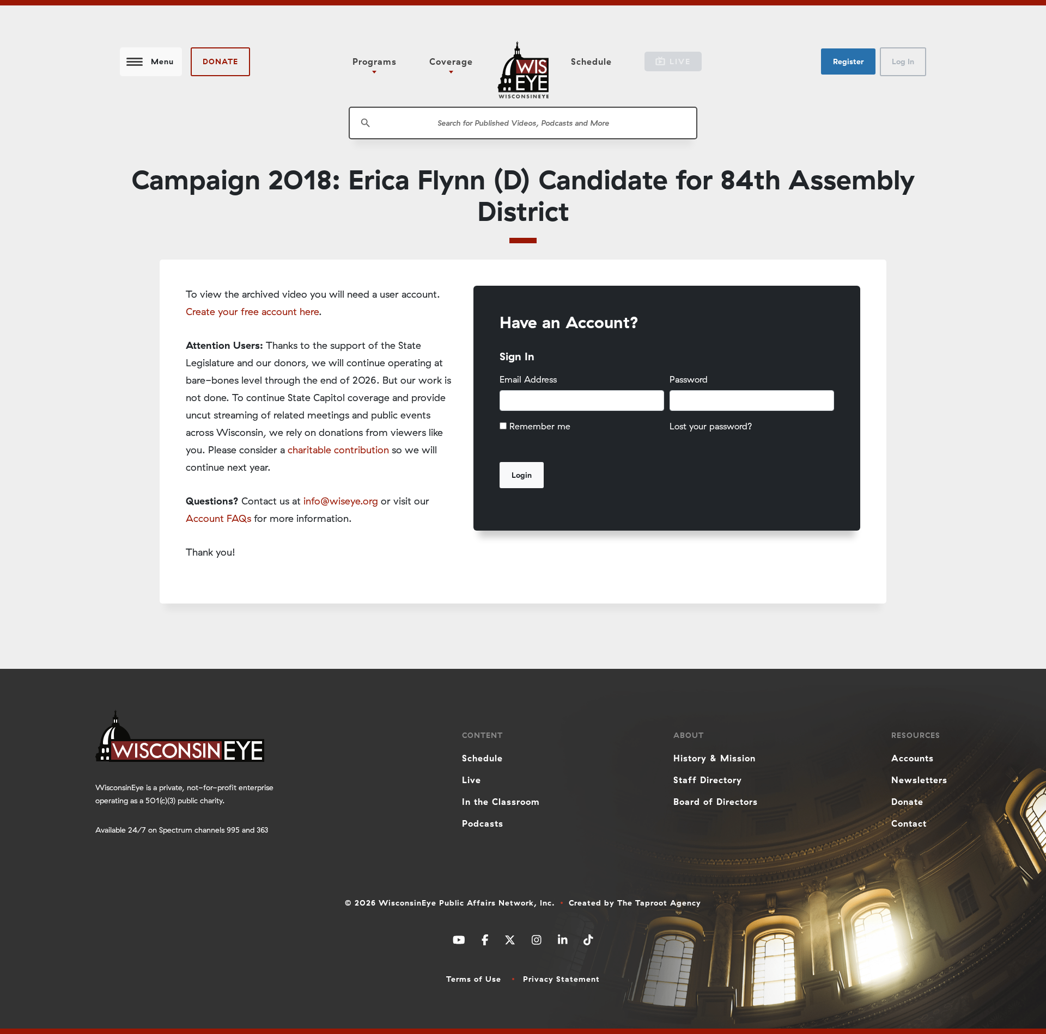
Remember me (539, 426)
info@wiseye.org (340, 501)
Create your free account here (252, 311)
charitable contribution (338, 450)
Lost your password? (711, 426)
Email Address (528, 379)
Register (848, 61)
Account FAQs (218, 518)
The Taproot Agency (659, 903)
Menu (162, 61)
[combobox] (523, 123)
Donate (220, 61)
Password (689, 379)
